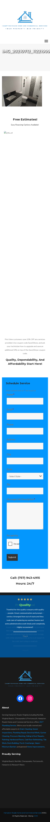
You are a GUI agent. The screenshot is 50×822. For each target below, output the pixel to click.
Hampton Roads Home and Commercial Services (22, 813)
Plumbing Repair (19, 732)
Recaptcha (12, 535)
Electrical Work (33, 732)
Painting (5, 739)
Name (10, 394)
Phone (10, 424)
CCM (36, 816)
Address (11, 439)
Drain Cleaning (26, 729)
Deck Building (13, 743)
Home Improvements (36, 747)
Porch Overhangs (26, 743)
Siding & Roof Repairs (35, 736)
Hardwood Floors (17, 739)
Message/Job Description (21, 499)
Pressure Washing (17, 736)
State (9, 469)
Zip (8, 484)
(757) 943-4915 (29, 578)
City (9, 454)
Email (10, 409)
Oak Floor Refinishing (33, 739)
